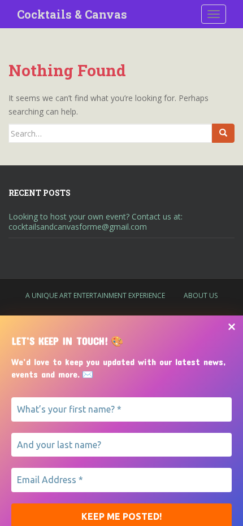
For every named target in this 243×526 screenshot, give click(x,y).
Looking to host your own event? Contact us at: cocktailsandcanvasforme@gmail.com (95, 221)
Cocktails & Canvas (72, 14)
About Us (201, 295)
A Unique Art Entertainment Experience (95, 295)
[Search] (223, 133)
